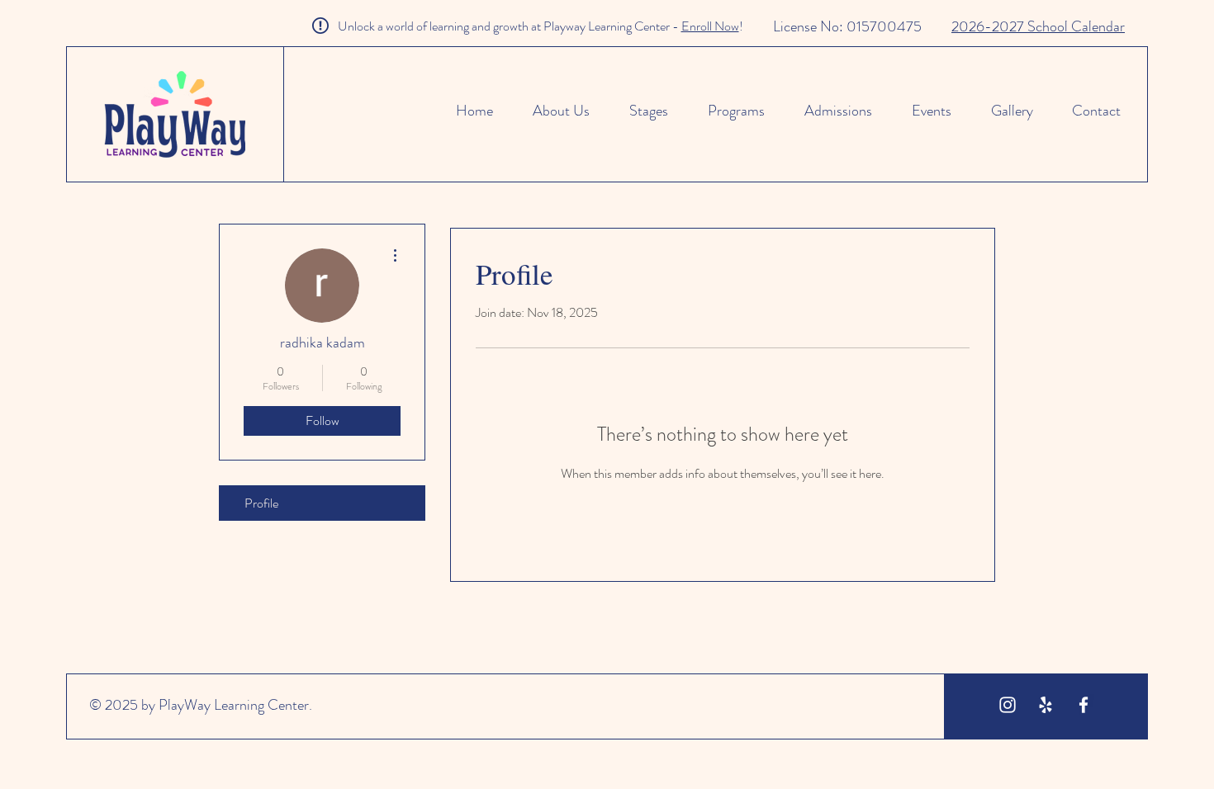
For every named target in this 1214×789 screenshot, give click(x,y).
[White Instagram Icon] (1007, 705)
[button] (729, 110)
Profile (261, 503)
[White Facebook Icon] (1083, 705)
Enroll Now (710, 26)
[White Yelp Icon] (1045, 705)
